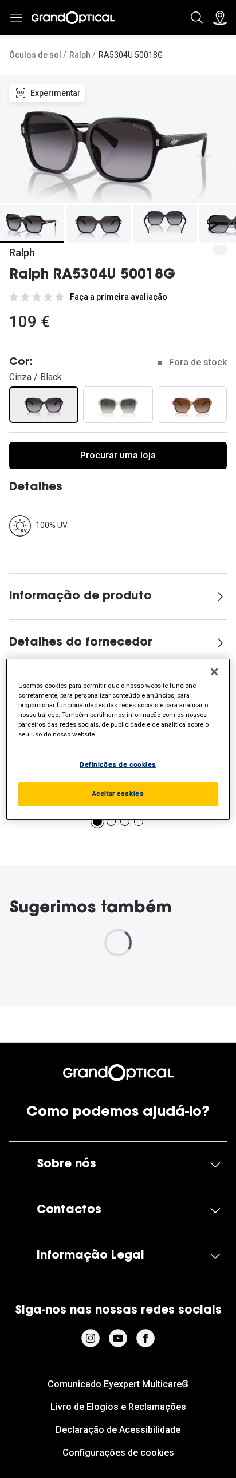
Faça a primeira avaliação (118, 297)
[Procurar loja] (220, 18)
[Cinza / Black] (43, 404)
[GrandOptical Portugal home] (118, 1072)
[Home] (73, 17)
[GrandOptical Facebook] (145, 1338)
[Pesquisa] (197, 18)
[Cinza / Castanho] (117, 404)
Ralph (80, 54)
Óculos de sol (35, 54)
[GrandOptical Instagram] (90, 1338)
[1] (97, 821)
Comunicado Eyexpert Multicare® (118, 1384)
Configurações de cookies (118, 1452)
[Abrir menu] (16, 18)
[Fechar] (214, 671)
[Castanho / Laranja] (192, 404)
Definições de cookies (118, 764)
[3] (124, 821)
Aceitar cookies (118, 794)
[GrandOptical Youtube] (118, 1338)
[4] (138, 821)
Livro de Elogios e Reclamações (118, 1407)
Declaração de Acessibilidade (118, 1429)
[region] (118, 739)
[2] (111, 821)
